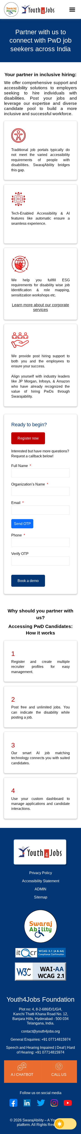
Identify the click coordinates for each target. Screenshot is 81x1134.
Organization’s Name (28, 484)
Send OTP (22, 524)
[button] (72, 9)
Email (16, 503)
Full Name (20, 466)
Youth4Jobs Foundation (40, 999)
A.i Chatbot (22, 1075)
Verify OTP (20, 554)
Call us (58, 1075)
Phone (17, 535)
